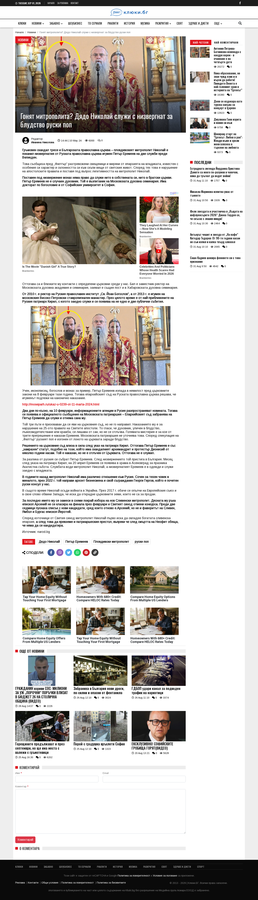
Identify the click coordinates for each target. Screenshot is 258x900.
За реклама (62, 3)
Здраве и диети (198, 23)
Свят (180, 23)
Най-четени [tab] (201, 42)
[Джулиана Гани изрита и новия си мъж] (200, 127)
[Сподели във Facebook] (51, 552)
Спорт (200, 866)
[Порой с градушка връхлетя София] (101, 740)
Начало (51, 3)
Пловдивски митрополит (111, 541)
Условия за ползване (165, 875)
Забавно (54, 23)
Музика (145, 23)
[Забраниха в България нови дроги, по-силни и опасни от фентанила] (101, 685)
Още (217, 23)
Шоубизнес (75, 23)
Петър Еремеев (76, 541)
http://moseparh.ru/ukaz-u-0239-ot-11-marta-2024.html (60, 404)
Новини (36, 23)
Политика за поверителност (134, 875)
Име (18, 773)
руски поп (142, 541)
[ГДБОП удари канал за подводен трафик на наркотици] (159, 685)
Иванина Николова (42, 142)
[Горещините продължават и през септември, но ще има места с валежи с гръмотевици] (42, 740)
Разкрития (161, 23)
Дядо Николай (49, 541)
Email (106, 773)
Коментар (21, 786)
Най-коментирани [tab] (226, 42)
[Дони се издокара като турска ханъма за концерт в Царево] (200, 109)
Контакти (33, 882)
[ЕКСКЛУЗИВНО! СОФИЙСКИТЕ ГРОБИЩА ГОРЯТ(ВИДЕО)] (159, 740)
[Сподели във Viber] (59, 552)
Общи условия (49, 882)
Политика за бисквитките (111, 882)
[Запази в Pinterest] (86, 552)
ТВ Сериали (95, 23)
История (129, 23)
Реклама (20, 882)
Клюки (22, 23)
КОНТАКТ (75, 3)
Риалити (113, 23)
